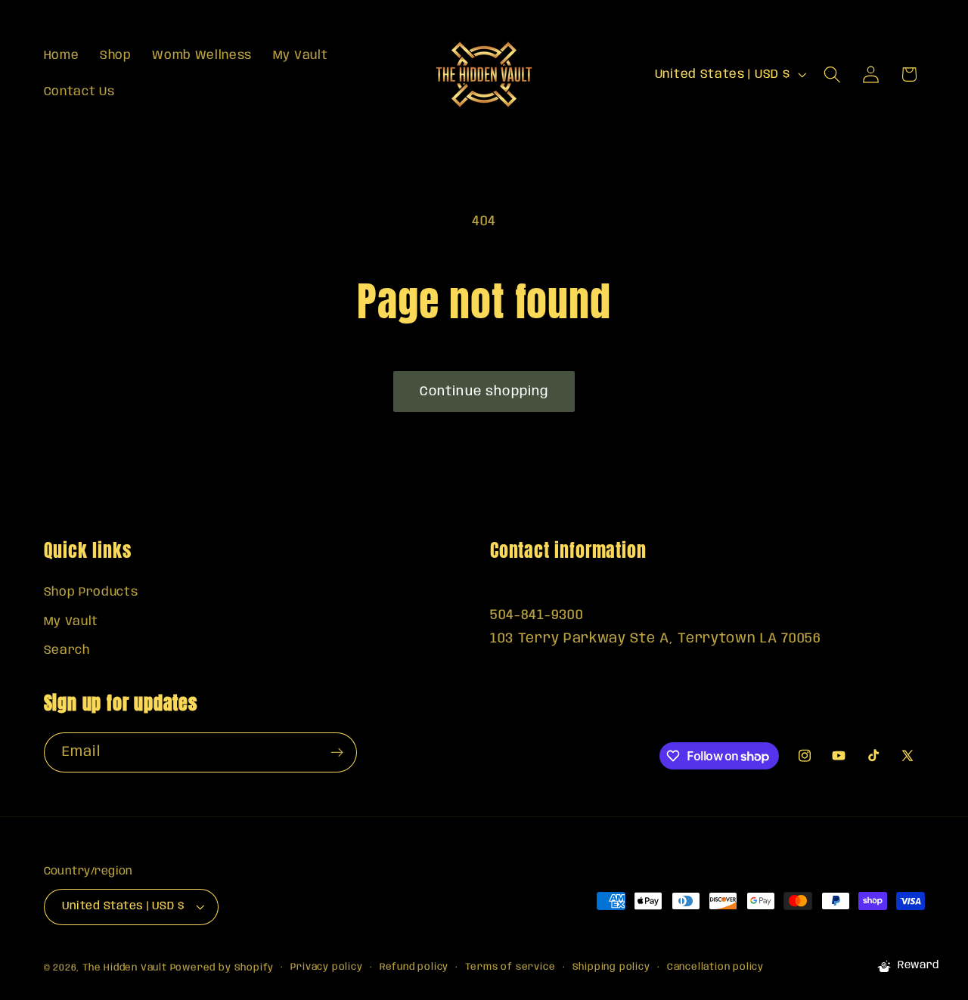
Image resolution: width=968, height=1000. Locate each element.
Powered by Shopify (222, 968)
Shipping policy (611, 967)
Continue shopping (484, 391)
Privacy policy (326, 967)
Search (67, 650)
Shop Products (91, 592)
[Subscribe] (337, 752)
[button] (832, 74)
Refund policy (414, 967)
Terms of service (510, 967)
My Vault (71, 621)
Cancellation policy (715, 967)
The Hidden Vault (124, 968)
